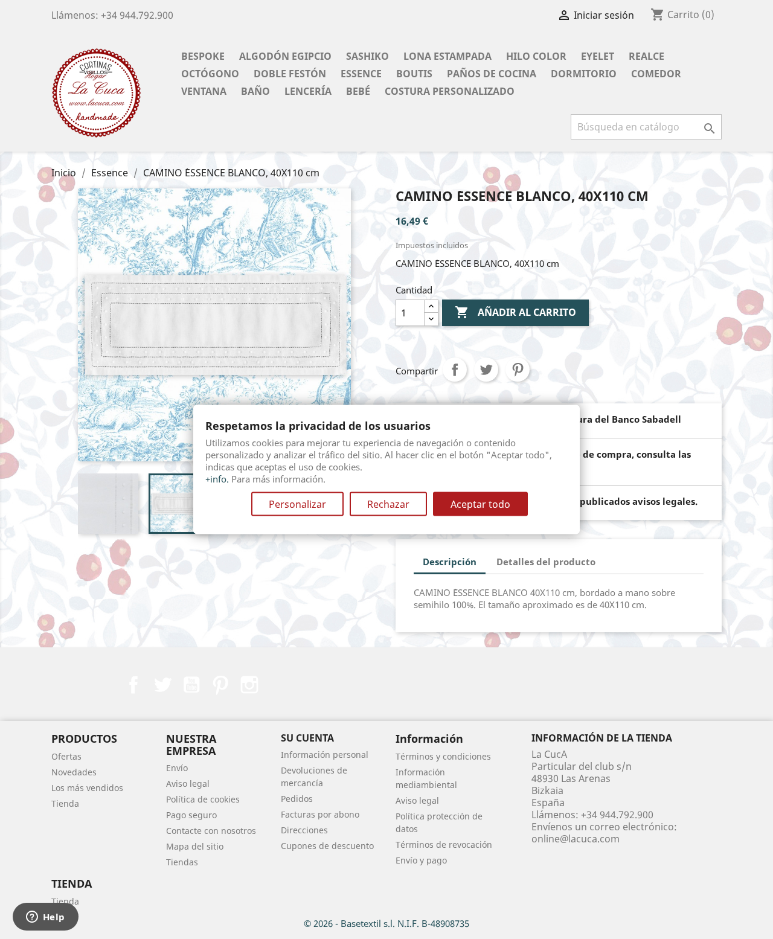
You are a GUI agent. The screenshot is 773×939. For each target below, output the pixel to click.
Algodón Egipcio (285, 56)
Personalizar (297, 504)
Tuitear (486, 369)
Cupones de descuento (327, 845)
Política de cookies (203, 799)
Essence (361, 73)
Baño (255, 91)
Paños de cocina (491, 73)
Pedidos (297, 798)
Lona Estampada (447, 56)
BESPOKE (203, 56)
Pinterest (517, 369)
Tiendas (182, 862)
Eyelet (597, 56)
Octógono (210, 73)
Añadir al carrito (515, 312)
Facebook (133, 685)
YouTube (191, 685)
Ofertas (66, 756)
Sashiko (367, 56)
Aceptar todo (480, 504)
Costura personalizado (450, 91)
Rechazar (388, 504)
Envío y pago (421, 860)
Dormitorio (584, 73)
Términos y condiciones (443, 756)
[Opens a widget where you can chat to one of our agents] (45, 918)
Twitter (162, 685)
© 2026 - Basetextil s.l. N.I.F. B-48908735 (386, 923)
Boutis (414, 73)
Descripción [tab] (449, 562)
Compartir (455, 369)
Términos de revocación (444, 844)
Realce (646, 56)
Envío (177, 768)
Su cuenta (307, 738)
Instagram (249, 685)
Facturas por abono (320, 814)
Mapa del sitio (194, 846)
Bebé (358, 91)
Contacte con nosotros (211, 830)
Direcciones (304, 830)
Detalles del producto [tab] (545, 562)
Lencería (308, 91)
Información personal (324, 754)
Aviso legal (188, 783)
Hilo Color (536, 56)
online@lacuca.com (575, 838)
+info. (217, 479)
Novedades (74, 772)
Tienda (65, 803)
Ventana (203, 91)
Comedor (656, 73)
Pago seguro (191, 815)
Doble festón (290, 73)
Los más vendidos (87, 787)
